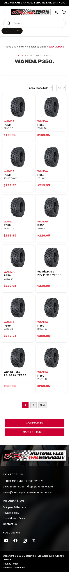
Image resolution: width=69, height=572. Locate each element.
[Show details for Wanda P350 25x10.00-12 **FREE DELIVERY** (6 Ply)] (18, 157)
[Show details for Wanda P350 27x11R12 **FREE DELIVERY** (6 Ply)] (51, 257)
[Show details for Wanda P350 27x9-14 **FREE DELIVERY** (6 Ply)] (51, 107)
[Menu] (5, 12)
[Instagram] (24, 540)
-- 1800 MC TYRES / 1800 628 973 (23, 481)
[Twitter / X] (34, 540)
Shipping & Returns (14, 507)
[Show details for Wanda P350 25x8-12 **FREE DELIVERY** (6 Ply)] (18, 107)
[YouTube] (6, 540)
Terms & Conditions (14, 568)
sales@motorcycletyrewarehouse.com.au (27, 492)
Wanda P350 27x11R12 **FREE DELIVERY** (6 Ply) (50, 273)
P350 (7, 124)
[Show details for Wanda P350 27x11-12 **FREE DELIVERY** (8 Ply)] (51, 307)
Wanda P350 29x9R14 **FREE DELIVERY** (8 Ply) (16, 373)
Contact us (10, 524)
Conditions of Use (14, 518)
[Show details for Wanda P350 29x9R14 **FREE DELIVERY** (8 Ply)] (18, 357)
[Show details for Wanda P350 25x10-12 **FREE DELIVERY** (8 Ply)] (18, 207)
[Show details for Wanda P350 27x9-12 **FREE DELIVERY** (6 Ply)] (51, 207)
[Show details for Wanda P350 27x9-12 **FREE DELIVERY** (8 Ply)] (18, 307)
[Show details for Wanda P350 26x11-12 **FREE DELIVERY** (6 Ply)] (51, 357)
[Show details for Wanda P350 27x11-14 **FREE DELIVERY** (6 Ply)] (18, 257)
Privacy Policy (10, 564)
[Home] (31, 12)
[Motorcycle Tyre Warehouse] (34, 455)
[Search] (8, 23)
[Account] (56, 12)
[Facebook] (15, 540)
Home (8, 46)
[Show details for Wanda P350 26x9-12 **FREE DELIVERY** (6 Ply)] (51, 157)
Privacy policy (11, 513)
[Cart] (64, 12)
